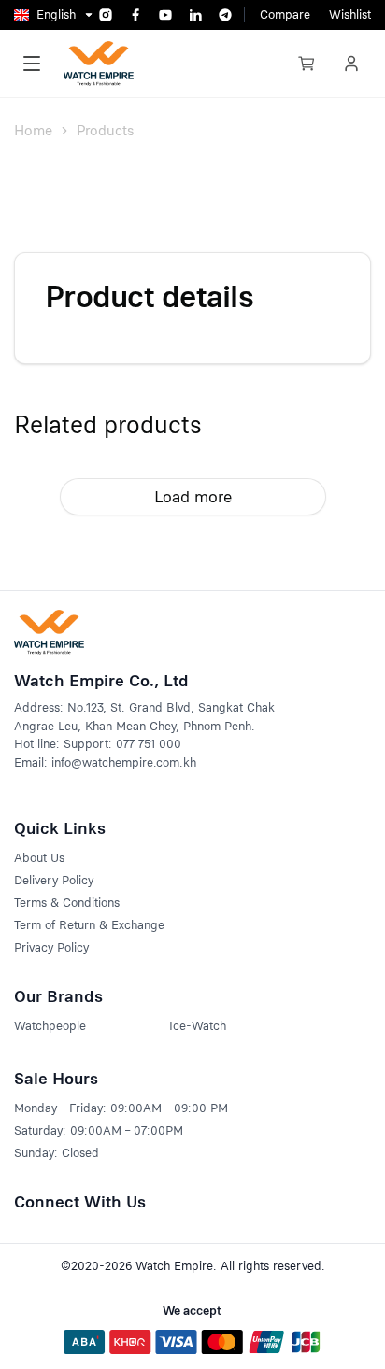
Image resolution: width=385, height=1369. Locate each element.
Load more (193, 497)
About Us (39, 858)
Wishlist (350, 14)
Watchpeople (50, 1026)
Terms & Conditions (67, 903)
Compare (285, 14)
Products (105, 130)
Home (33, 130)
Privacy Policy (51, 947)
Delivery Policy (53, 880)
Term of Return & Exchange (89, 925)
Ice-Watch (197, 1026)
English (56, 15)
